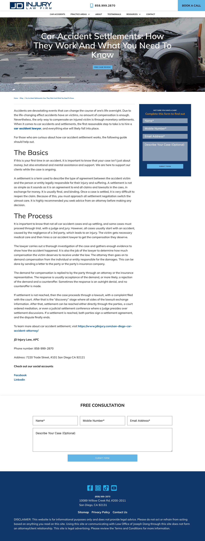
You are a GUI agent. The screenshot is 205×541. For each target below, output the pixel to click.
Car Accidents (57, 14)
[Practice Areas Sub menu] (89, 14)
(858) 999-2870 (102, 496)
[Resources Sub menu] (140, 14)
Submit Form (165, 166)
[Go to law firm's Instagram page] (98, 488)
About (98, 14)
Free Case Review (102, 67)
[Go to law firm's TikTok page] (106, 488)
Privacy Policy (101, 512)
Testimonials (114, 14)
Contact (150, 14)
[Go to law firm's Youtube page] (114, 488)
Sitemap (83, 512)
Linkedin (19, 379)
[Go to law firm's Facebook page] (90, 488)
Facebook (20, 375)
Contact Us (120, 512)
